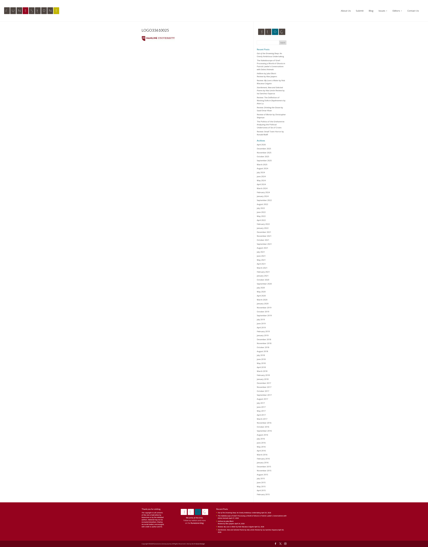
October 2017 (263, 391)
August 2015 (262, 474)
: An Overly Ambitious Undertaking (239, 513)
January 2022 (263, 228)
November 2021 (264, 236)
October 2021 (263, 240)
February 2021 (263, 272)
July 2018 (261, 355)
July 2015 (261, 478)
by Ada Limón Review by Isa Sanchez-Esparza (271, 90)
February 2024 (263, 192)
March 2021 (262, 268)
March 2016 (262, 454)
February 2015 (263, 494)
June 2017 (261, 407)
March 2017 (262, 419)
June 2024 (261, 176)
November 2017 (264, 387)
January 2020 (263, 303)
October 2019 (263, 311)
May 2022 (261, 216)
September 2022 (264, 200)
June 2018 (261, 359)
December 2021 (264, 232)
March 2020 (262, 299)
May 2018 (261, 363)
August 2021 (262, 248)
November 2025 (264, 152)
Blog (371, 11)
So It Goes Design (198, 544)
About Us (346, 11)
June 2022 (261, 212)
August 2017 (262, 399)
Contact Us (413, 11)
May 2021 (261, 260)
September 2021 (264, 244)
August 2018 (262, 351)
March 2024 (262, 188)
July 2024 (261, 172)
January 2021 (263, 275)
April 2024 (261, 184)
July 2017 (261, 403)
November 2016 (264, 423)
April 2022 (261, 220)
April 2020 (261, 295)
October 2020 (263, 279)
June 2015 (261, 482)
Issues (382, 11)
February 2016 (263, 458)
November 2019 (264, 307)
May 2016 (261, 446)
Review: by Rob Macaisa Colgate (236, 527)
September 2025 (264, 160)
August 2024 (262, 168)
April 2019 (261, 327)
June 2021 (261, 256)
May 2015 (261, 486)
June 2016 (261, 442)
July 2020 (261, 287)
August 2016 (262, 435)
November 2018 (264, 343)
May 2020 (261, 291)
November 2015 (264, 470)
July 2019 (261, 319)
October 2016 (263, 427)
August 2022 (262, 204)
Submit (360, 11)
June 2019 (261, 323)
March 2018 (262, 371)
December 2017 (264, 383)
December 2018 (264, 339)
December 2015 (264, 466)
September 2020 (264, 283)
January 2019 (263, 335)
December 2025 (264, 148)
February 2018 (263, 375)
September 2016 (264, 431)
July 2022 (261, 208)
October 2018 (263, 347)
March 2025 (262, 164)
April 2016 (261, 450)
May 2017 (261, 411)
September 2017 (264, 395)
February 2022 (263, 224)
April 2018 (261, 367)
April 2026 (261, 144)
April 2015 (261, 490)
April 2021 (261, 264)
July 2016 (261, 438)
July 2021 (261, 252)
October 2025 (263, 156)
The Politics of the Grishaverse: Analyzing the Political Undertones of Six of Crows (271, 124)
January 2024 (263, 196)
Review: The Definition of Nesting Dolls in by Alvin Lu (271, 100)
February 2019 (263, 331)
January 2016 (263, 462)
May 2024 (261, 180)
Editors (396, 11)
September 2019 (264, 315)
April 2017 (261, 415)
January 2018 (263, 379)
